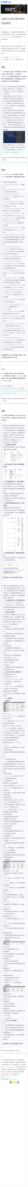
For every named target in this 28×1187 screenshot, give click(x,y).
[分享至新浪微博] (14, 1082)
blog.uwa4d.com (14, 1079)
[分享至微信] (11, 1082)
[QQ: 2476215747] (18, 1082)
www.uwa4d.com (9, 1076)
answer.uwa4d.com (15, 57)
